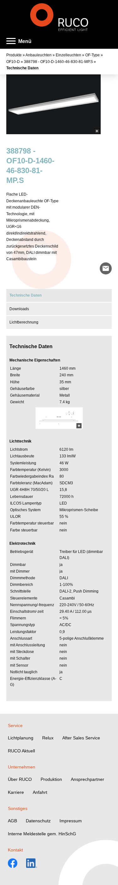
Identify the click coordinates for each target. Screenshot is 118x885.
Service (15, 725)
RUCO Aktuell (21, 750)
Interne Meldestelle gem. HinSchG (42, 833)
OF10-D (13, 62)
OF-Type (92, 55)
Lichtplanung (20, 737)
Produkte (14, 55)
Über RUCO (20, 779)
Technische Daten (22, 68)
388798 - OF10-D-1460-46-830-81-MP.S (58, 62)
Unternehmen (21, 766)
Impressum (70, 820)
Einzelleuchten (68, 55)
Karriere (16, 792)
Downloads (19, 309)
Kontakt (15, 849)
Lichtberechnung (23, 322)
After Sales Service (81, 737)
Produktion (51, 779)
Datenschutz (38, 820)
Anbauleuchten (38, 55)
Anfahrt (40, 792)
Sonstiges (17, 808)
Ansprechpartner (87, 779)
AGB (12, 820)
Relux (47, 737)
